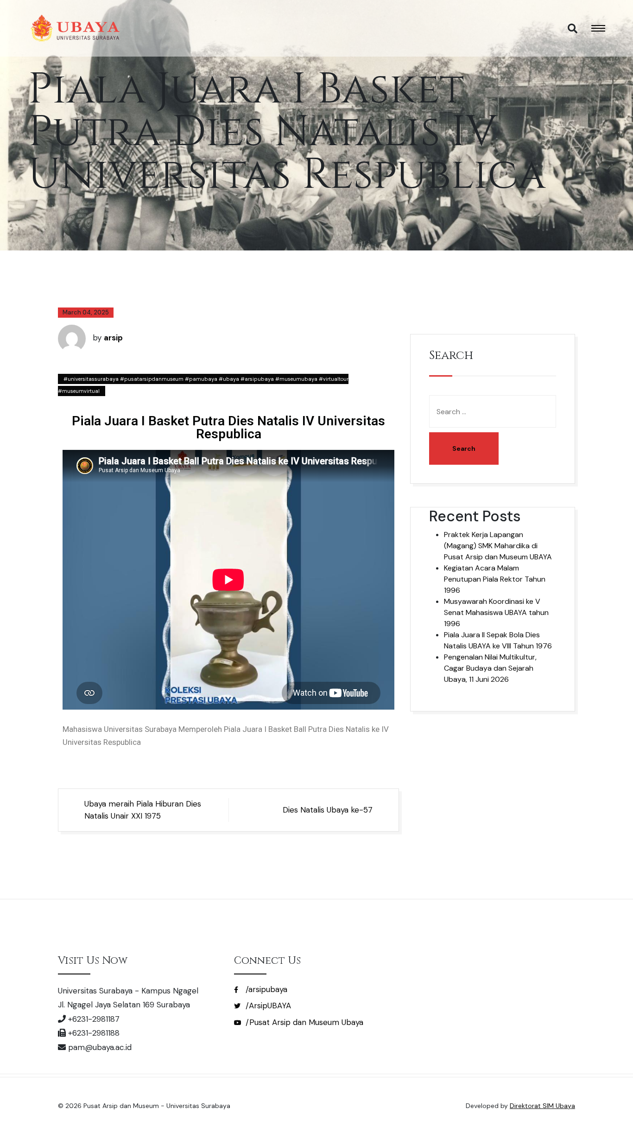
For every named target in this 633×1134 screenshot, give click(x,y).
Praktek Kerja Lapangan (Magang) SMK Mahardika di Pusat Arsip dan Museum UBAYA (498, 546)
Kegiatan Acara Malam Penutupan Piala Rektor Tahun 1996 (494, 579)
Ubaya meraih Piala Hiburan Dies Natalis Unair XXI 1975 (142, 810)
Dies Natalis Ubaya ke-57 (328, 810)
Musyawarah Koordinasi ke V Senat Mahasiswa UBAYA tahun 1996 (496, 612)
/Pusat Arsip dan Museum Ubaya (303, 1022)
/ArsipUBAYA (267, 1005)
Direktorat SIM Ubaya (542, 1106)
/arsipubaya (265, 989)
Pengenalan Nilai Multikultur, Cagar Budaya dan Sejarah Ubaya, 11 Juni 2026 (490, 668)
